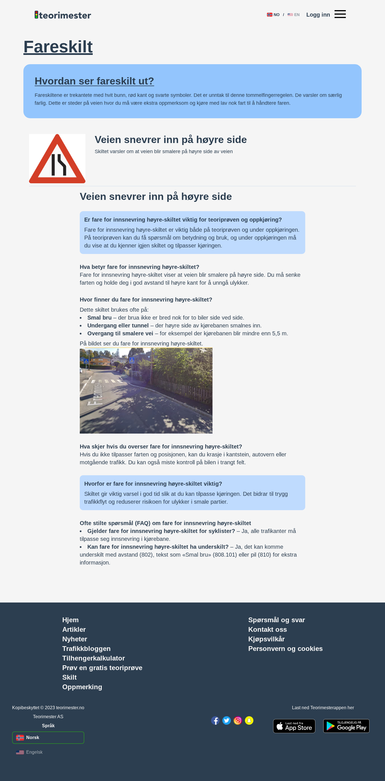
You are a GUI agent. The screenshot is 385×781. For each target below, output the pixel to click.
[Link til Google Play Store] (346, 726)
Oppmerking (82, 686)
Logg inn (318, 15)
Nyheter (74, 638)
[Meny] (340, 14)
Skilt (69, 677)
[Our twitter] (226, 720)
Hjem (70, 619)
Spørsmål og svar (276, 619)
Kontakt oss (267, 629)
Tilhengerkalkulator (93, 658)
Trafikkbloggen (86, 648)
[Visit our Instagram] (238, 720)
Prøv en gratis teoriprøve (102, 667)
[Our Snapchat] (249, 720)
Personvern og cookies (285, 648)
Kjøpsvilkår (266, 638)
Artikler (74, 629)
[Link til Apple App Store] (294, 726)
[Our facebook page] (215, 720)
